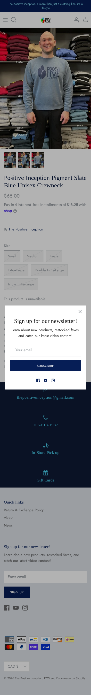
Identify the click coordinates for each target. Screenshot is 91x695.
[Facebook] (38, 380)
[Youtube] (45, 380)
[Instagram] (53, 380)
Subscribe (45, 366)
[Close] (80, 311)
